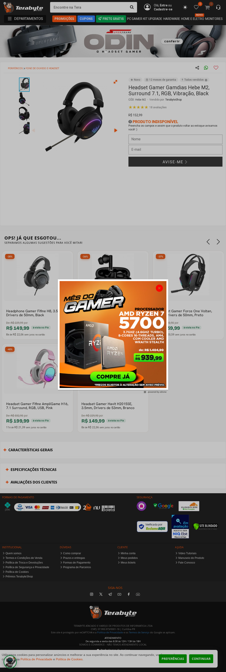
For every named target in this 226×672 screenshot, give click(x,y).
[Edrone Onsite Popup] (113, 336)
